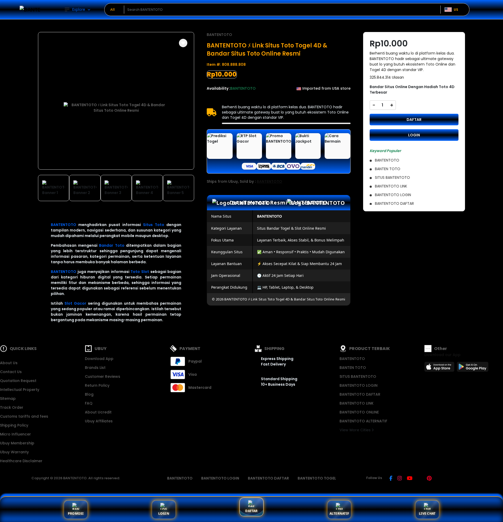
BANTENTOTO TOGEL (317, 478)
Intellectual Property (19, 389)
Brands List (95, 367)
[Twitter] (419, 478)
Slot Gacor (75, 303)
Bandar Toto (111, 245)
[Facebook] (391, 478)
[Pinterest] (429, 478)
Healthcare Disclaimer (21, 461)
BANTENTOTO (63, 224)
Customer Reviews (102, 376)
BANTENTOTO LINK (357, 403)
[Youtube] (409, 478)
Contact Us (11, 371)
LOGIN (414, 135)
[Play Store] (472, 368)
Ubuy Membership (17, 443)
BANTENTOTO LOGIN (359, 385)
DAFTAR (414, 119)
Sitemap (8, 398)
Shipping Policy (14, 425)
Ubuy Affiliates (99, 421)
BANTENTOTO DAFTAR (360, 394)
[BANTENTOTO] (30, 9)
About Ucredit (98, 412)
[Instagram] (399, 478)
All (112, 9)
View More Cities (356, 430)
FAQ (88, 403)
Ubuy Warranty (14, 452)
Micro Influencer (15, 434)
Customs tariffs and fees (24, 416)
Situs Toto (153, 224)
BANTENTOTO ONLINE (359, 412)
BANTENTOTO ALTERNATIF (363, 421)
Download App (99, 358)
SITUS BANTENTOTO (358, 376)
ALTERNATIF (339, 513)
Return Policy (97, 385)
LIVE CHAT (427, 513)
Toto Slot (139, 271)
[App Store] (440, 368)
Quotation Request (18, 380)
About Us (9, 362)
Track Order (11, 407)
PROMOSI (76, 513)
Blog (89, 394)
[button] (183, 43)
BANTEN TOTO (353, 367)
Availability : (218, 88)
